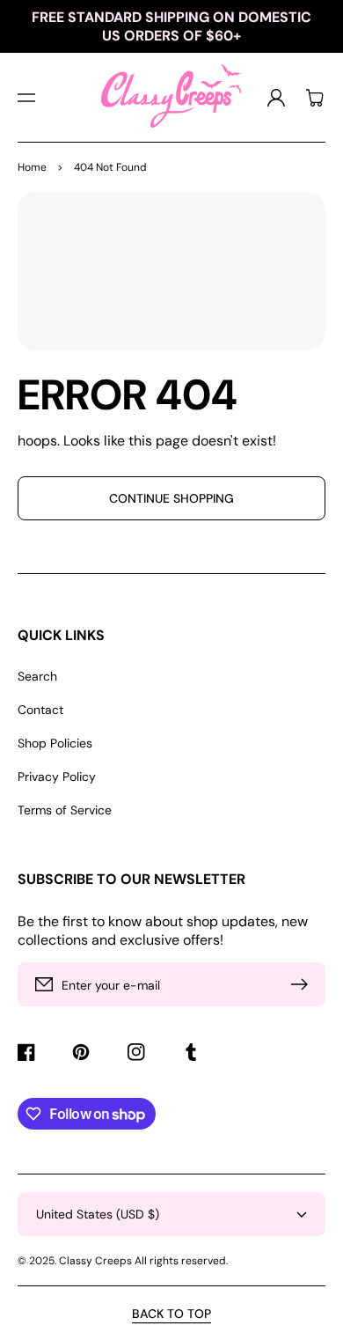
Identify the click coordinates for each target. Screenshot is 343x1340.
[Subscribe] (303, 984)
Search (37, 676)
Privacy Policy (57, 776)
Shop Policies (55, 743)
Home (32, 167)
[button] (26, 97)
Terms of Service (65, 810)
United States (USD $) (97, 1214)
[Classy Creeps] (172, 97)
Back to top (171, 1314)
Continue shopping (171, 498)
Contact (40, 710)
